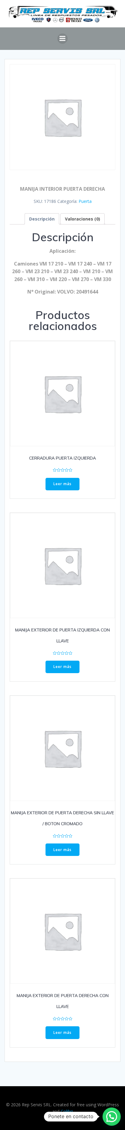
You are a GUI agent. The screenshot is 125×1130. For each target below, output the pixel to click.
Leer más (62, 483)
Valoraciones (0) (82, 219)
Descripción (42, 219)
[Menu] (62, 38)
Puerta (85, 201)
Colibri (67, 1111)
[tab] (42, 218)
